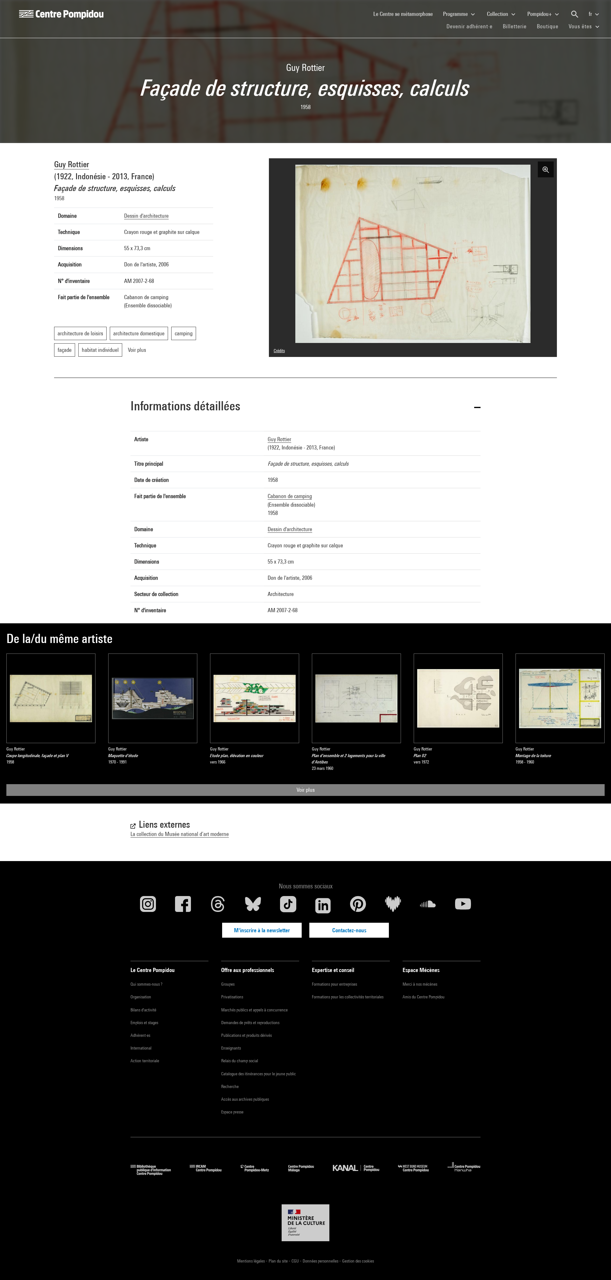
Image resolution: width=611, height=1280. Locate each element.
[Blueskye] (252, 905)
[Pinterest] (358, 905)
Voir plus (306, 789)
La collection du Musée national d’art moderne (179, 834)
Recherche (230, 1086)
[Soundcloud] (428, 905)
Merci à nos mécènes (420, 984)
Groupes (228, 984)
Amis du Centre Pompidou (424, 996)
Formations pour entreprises (334, 984)
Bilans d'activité (143, 1009)
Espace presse (232, 1111)
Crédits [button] (279, 350)
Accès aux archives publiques (245, 1099)
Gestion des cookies (358, 1260)
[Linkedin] (323, 905)
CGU (295, 1260)
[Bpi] (155, 1173)
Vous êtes (581, 26)
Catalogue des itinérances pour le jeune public (258, 1073)
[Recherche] (575, 14)
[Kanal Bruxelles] (361, 1173)
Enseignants (231, 1048)
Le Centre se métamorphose (405, 13)
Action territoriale (144, 1060)
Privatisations (232, 996)
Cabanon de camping (290, 496)
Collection (498, 13)
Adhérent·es (140, 1035)
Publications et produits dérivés (246, 1035)
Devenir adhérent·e (472, 26)
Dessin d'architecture (146, 215)
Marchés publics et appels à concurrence (254, 1009)
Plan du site (279, 1260)
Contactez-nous (349, 930)
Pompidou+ (540, 13)
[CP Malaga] (305, 1173)
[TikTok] (288, 905)
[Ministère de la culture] (305, 1222)
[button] (305, 407)
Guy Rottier (71, 164)
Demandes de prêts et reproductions (250, 1022)
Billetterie (515, 26)
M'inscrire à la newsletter (262, 930)
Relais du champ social (239, 1060)
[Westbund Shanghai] (418, 1173)
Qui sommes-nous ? (146, 984)
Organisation (140, 996)
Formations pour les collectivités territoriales (347, 996)
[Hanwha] (464, 1173)
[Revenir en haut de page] (596, 1265)
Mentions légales (251, 1260)
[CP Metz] (259, 1173)
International (140, 1048)
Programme (456, 13)
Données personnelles (321, 1260)
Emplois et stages (144, 1022)
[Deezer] (393, 905)
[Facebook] (182, 905)
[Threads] (217, 905)
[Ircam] (210, 1173)
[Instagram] (147, 905)
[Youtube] (463, 905)
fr (591, 13)
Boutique (550, 26)
